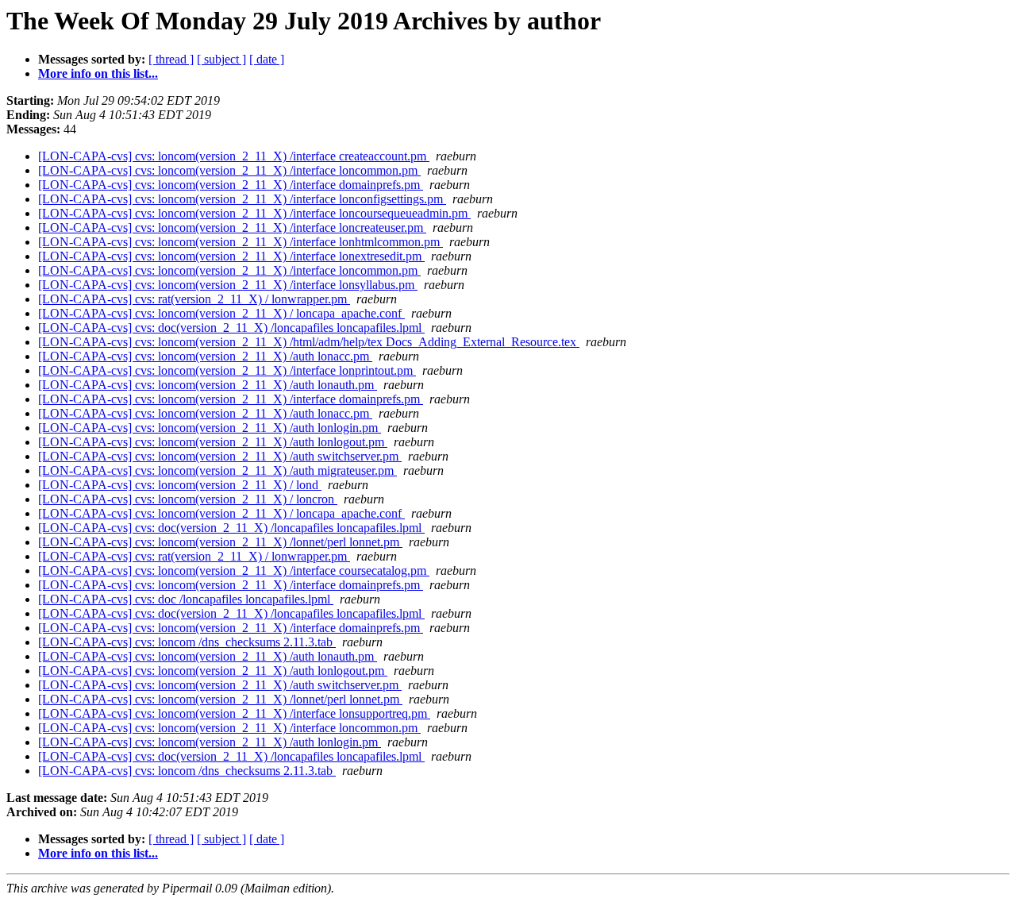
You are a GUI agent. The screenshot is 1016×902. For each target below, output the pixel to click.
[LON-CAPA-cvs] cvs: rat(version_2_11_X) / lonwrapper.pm (194, 299)
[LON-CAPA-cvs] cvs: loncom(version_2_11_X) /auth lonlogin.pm (209, 427)
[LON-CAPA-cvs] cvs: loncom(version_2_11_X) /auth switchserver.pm (220, 456)
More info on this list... (98, 73)
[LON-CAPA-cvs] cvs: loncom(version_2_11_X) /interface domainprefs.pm (230, 184)
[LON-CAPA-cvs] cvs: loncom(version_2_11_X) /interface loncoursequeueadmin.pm (254, 213)
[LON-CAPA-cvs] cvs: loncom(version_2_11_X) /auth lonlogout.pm (212, 442)
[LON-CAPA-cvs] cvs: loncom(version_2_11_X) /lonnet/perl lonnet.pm (220, 542)
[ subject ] (221, 59)
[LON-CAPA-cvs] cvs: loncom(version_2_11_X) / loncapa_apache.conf (221, 313)
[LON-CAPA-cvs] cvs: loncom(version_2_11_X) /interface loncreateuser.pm (232, 227)
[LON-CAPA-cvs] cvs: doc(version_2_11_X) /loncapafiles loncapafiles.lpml (231, 327)
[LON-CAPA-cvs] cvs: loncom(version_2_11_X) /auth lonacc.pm (205, 356)
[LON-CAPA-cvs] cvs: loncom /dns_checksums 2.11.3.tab (187, 642)
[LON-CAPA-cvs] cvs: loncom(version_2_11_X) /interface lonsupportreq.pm (234, 713)
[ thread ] (171, 59)
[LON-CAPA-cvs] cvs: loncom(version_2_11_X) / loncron (187, 499)
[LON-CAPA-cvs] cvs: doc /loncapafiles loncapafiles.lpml (185, 599)
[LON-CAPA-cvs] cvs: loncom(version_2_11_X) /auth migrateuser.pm (217, 470)
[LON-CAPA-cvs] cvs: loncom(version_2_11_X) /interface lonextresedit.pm (231, 256)
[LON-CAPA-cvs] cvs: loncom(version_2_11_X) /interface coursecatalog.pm (233, 570)
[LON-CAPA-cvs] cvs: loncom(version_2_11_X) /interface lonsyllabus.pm (228, 284)
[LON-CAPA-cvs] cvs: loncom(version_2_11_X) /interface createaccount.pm (233, 156)
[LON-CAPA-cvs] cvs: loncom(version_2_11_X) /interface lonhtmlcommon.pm (240, 242)
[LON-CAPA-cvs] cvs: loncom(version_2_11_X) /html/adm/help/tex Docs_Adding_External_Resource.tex (308, 342)
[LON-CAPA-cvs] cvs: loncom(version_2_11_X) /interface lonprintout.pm (227, 370)
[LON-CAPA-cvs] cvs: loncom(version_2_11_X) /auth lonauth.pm (207, 384)
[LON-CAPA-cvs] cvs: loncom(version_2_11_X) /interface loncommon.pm (229, 170)
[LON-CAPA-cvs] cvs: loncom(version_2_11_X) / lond (179, 484)
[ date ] (266, 59)
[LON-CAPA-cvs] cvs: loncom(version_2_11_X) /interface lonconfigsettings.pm (242, 199)
